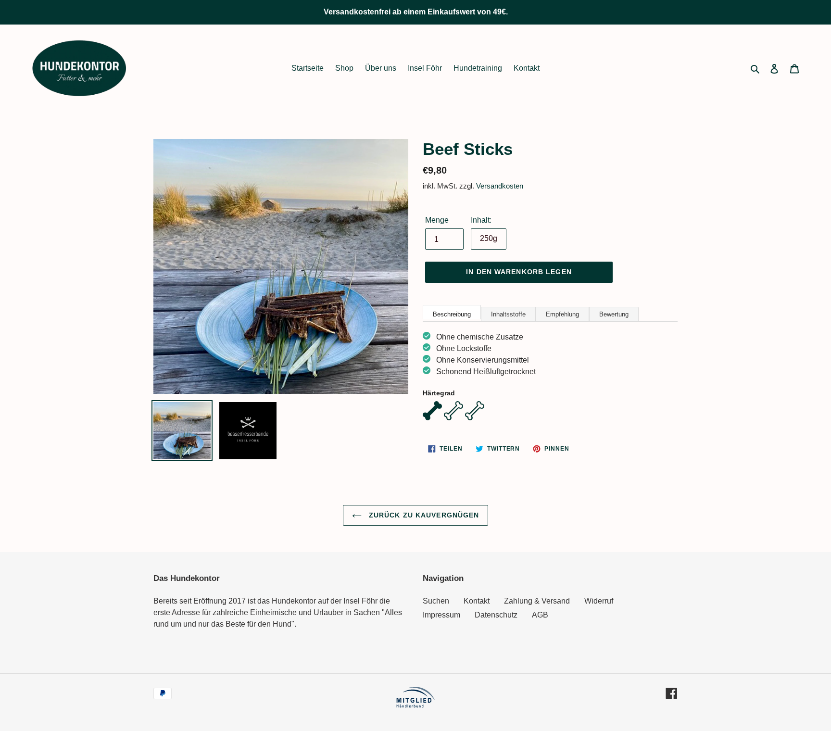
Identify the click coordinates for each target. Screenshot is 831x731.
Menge (437, 220)
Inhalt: (481, 220)
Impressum (441, 615)
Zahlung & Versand (537, 601)
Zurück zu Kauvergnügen (422, 515)
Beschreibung (452, 314)
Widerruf (598, 601)
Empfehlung (562, 314)
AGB (540, 615)
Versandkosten (499, 186)
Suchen (436, 601)
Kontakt (477, 601)
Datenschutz (496, 615)
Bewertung (614, 314)
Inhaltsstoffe (508, 314)
